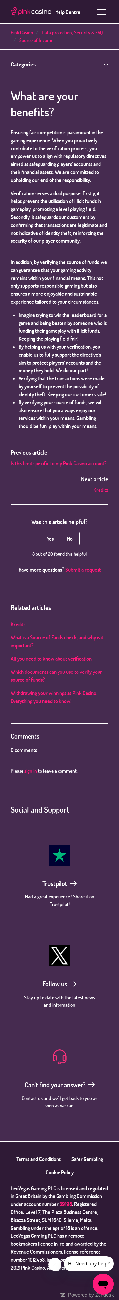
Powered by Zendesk (91, 1295)
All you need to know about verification (51, 658)
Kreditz (100, 490)
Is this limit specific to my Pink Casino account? (59, 463)
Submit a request (83, 569)
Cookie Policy (60, 1172)
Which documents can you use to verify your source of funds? (56, 676)
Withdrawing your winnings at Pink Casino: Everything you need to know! (54, 697)
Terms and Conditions (38, 1159)
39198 (66, 1204)
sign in (30, 771)
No (70, 538)
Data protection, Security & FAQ (72, 32)
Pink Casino (22, 32)
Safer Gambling (87, 1159)
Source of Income (36, 40)
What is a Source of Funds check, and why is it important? (57, 641)
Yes (50, 538)
